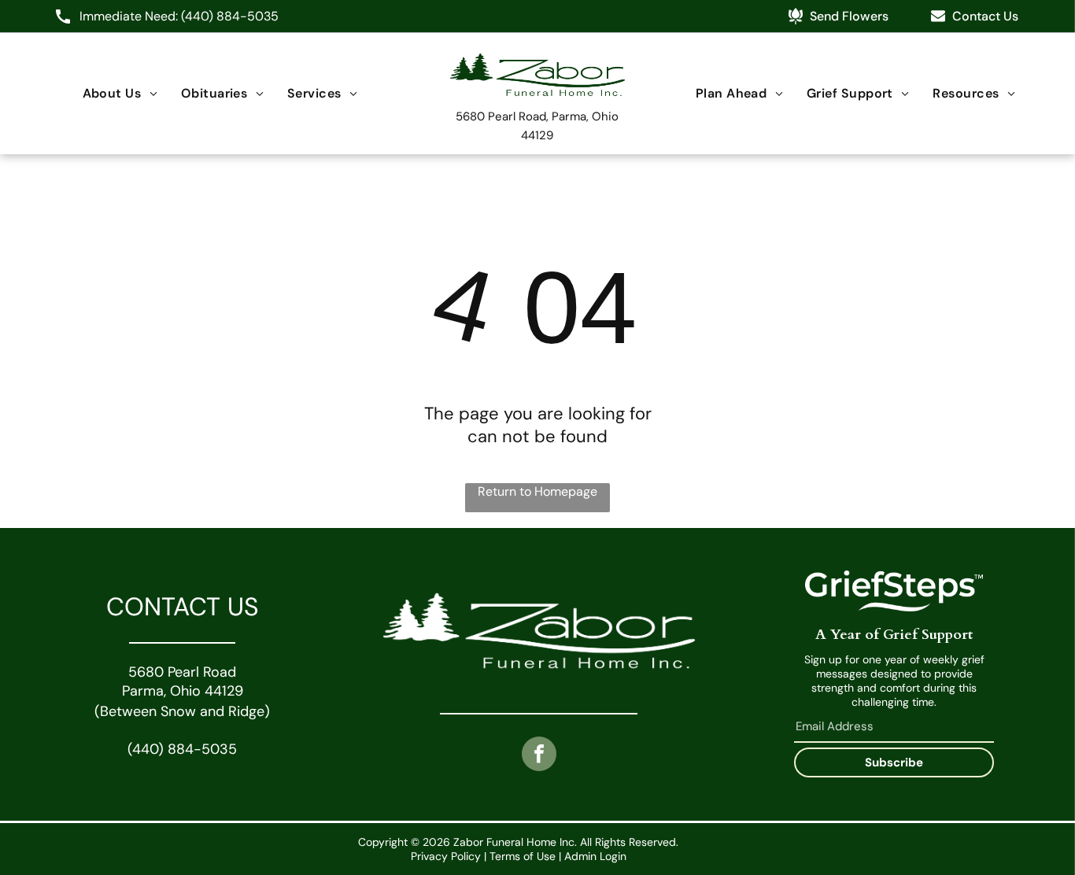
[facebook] (539, 756)
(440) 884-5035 (230, 16)
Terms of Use (522, 856)
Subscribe (894, 762)
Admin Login (595, 856)
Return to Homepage (537, 491)
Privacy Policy (446, 856)
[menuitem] (120, 93)
